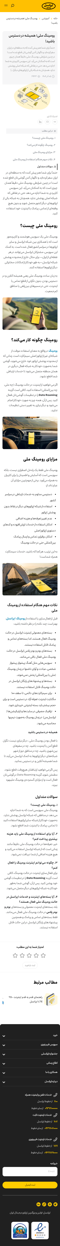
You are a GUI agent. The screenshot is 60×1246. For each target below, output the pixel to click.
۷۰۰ (56, 1101)
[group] (33, 999)
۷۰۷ (56, 1122)
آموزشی (45, 18)
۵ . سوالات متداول (46, 167)
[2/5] (36, 955)
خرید (55, 1035)
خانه (56, 18)
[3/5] (29, 955)
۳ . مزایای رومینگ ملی (44, 152)
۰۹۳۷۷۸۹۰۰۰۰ (51, 1153)
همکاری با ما (52, 1072)
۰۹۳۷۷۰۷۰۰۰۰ (51, 1128)
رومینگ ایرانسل (15, 618)
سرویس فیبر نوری (49, 1044)
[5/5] (15, 955)
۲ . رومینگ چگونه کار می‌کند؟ (41, 145)
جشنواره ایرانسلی (49, 1054)
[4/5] (22, 955)
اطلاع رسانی (52, 1063)
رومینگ (53, 351)
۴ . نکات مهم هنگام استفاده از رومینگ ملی (34, 160)
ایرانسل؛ (46, 1213)
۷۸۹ (56, 1146)
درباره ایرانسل (51, 1081)
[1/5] (43, 955)
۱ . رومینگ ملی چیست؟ (43, 138)
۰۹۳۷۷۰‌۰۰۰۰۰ (51, 1108)
